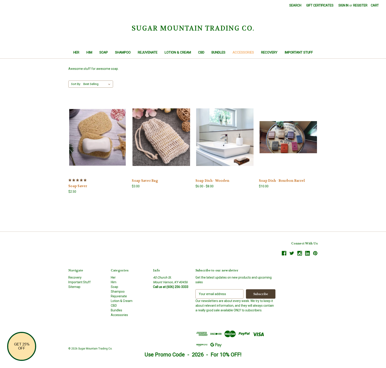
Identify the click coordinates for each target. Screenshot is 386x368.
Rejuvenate (147, 52)
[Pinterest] (315, 253)
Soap (103, 52)
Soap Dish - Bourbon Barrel (282, 180)
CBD (201, 52)
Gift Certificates (320, 5)
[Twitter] (292, 253)
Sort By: (76, 84)
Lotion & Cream (178, 52)
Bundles (218, 52)
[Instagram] (299, 253)
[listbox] (98, 84)
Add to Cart (161, 137)
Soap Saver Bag (145, 180)
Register (360, 5)
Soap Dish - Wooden (212, 180)
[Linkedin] (307, 253)
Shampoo (123, 52)
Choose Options (97, 137)
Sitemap (74, 287)
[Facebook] (284, 253)
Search (295, 5)
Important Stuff (299, 52)
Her (76, 52)
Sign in (343, 5)
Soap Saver (77, 186)
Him (89, 52)
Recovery (269, 52)
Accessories (243, 52)
